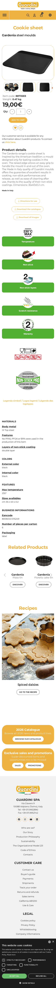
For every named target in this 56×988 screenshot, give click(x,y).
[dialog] (28, 963)
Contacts (28, 854)
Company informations (28, 934)
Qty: (5, 111)
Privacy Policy (28, 925)
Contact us (28, 870)
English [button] (50, 15)
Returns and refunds (28, 892)
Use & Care (28, 905)
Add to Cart (17, 120)
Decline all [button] (41, 976)
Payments (28, 878)
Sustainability (28, 841)
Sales (18, 765)
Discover (18, 584)
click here (10, 142)
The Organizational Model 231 (28, 845)
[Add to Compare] (20, 127)
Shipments (28, 883)
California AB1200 (28, 901)
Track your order (28, 887)
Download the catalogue (29, 209)
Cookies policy (28, 920)
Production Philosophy (28, 837)
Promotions (34, 765)
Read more (11, 955)
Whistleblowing (28, 929)
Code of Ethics (28, 850)
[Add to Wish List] (15, 127)
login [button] (34, 15)
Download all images (29, 217)
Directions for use (28, 201)
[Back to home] (28, 5)
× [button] (53, 942)
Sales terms (28, 896)
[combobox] (49, 942)
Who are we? (28, 828)
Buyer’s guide (28, 874)
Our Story (28, 832)
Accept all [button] (14, 976)
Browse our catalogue (28, 739)
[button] (41, 14)
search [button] (28, 15)
